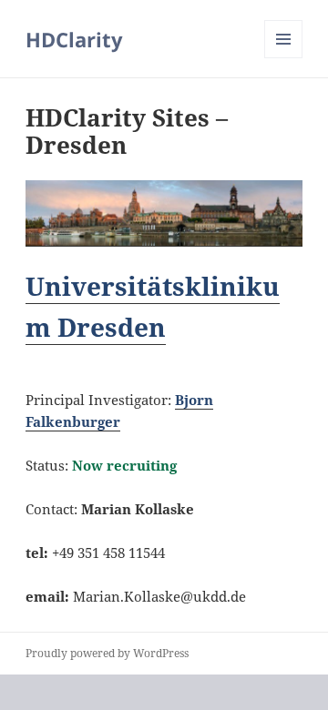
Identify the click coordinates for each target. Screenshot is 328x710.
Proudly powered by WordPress (107, 653)
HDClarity (74, 39)
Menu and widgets (283, 57)
